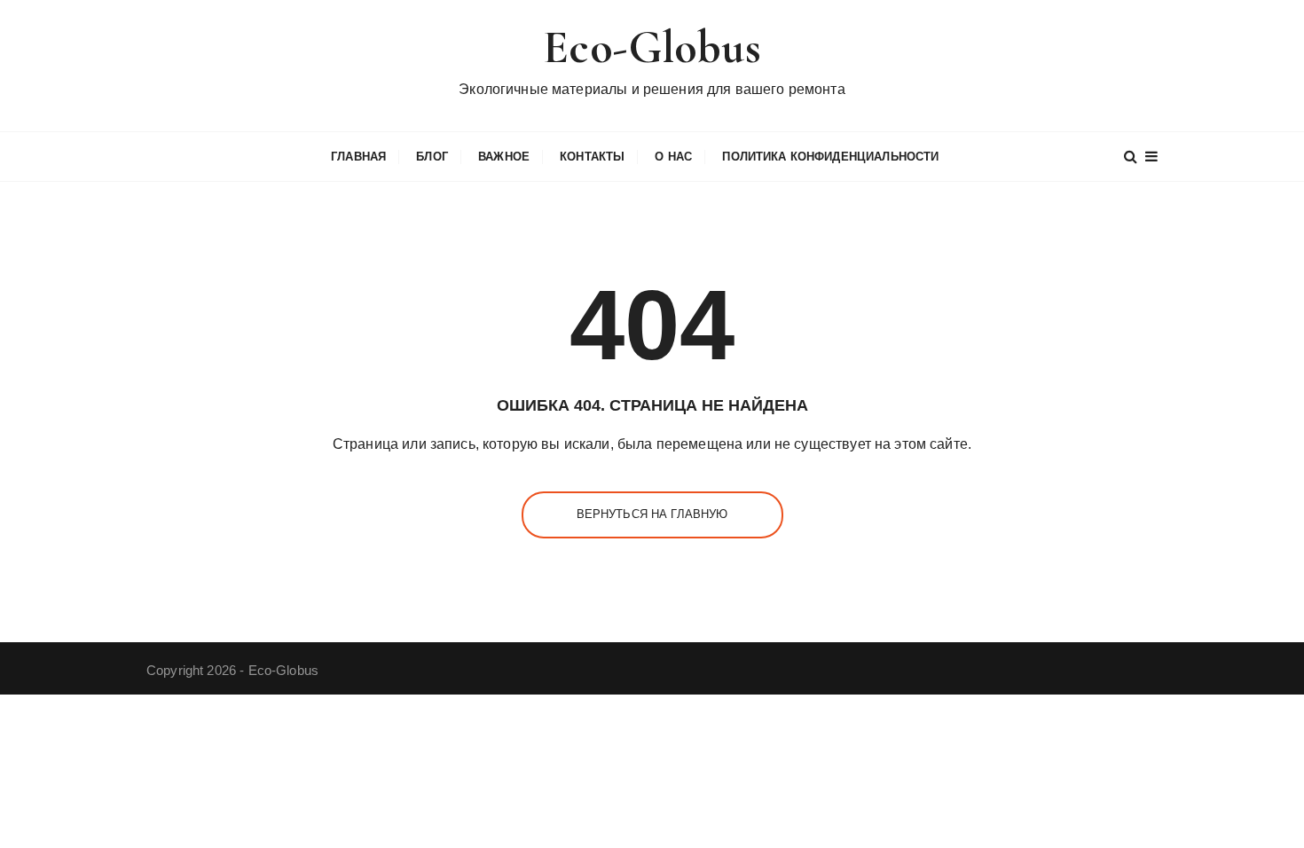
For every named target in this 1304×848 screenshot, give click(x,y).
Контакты (592, 156)
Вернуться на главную (652, 514)
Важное (504, 156)
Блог (432, 156)
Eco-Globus (652, 47)
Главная (358, 156)
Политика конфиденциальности (830, 156)
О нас (673, 156)
